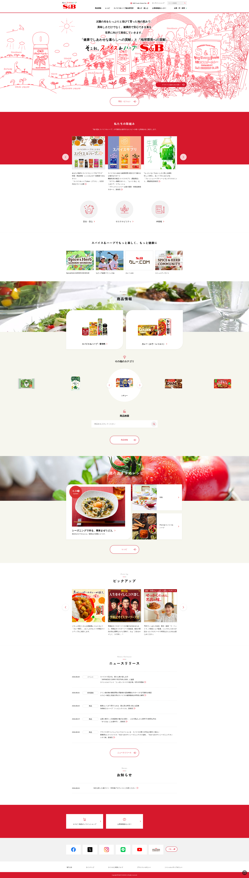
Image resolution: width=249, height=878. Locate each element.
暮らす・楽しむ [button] (142, 8)
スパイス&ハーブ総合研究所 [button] (124, 8)
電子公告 (69, 867)
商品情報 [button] (98, 8)
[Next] (183, 157)
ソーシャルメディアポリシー (173, 867)
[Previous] (65, 157)
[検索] (185, 3)
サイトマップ (90, 867)
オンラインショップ (158, 3)
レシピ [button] (107, 8)
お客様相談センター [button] (159, 8)
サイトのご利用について (115, 867)
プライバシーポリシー (144, 867)
